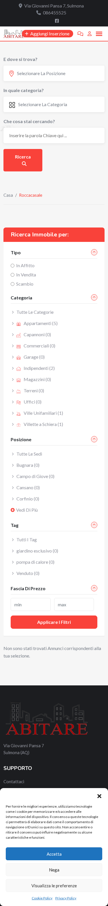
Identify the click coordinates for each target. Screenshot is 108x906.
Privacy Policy (65, 898)
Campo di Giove (35, 476)
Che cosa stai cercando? (29, 121)
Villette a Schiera (43, 424)
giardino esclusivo (37, 550)
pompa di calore (35, 562)
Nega (54, 869)
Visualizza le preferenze (54, 885)
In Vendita (26, 274)
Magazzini (37, 379)
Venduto (27, 573)
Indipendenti (39, 368)
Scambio (24, 283)
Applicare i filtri (54, 622)
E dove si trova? (20, 59)
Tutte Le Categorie (35, 312)
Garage (34, 357)
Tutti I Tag (26, 539)
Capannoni (37, 334)
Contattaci (13, 781)
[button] (99, 795)
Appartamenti (41, 323)
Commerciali (39, 345)
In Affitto (25, 265)
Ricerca (23, 156)
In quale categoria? (23, 90)
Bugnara (27, 465)
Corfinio (27, 498)
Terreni (34, 390)
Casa (8, 195)
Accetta (54, 854)
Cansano (28, 487)
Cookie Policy (42, 898)
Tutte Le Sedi (29, 453)
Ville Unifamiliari (43, 413)
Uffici (32, 401)
